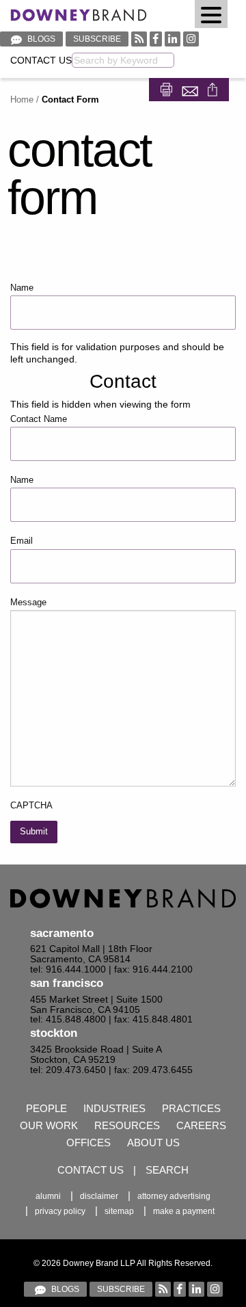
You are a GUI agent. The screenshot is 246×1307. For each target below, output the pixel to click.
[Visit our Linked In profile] (172, 38)
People (46, 1108)
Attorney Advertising (173, 1196)
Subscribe (97, 39)
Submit (34, 831)
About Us (153, 1142)
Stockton (53, 1033)
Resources (127, 1125)
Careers (201, 1125)
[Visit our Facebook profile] (156, 38)
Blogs (40, 39)
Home (21, 99)
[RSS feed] (139, 38)
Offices (88, 1142)
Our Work (49, 1125)
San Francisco (66, 983)
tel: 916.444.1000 (68, 969)
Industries (114, 1108)
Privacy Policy (60, 1211)
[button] (211, 14)
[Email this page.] (191, 88)
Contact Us (41, 60)
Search (167, 1170)
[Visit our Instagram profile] (191, 38)
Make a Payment (184, 1211)
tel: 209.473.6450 (68, 1070)
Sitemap (119, 1211)
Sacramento (62, 933)
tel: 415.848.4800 (68, 1019)
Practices (191, 1108)
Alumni (48, 1196)
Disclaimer (99, 1196)
